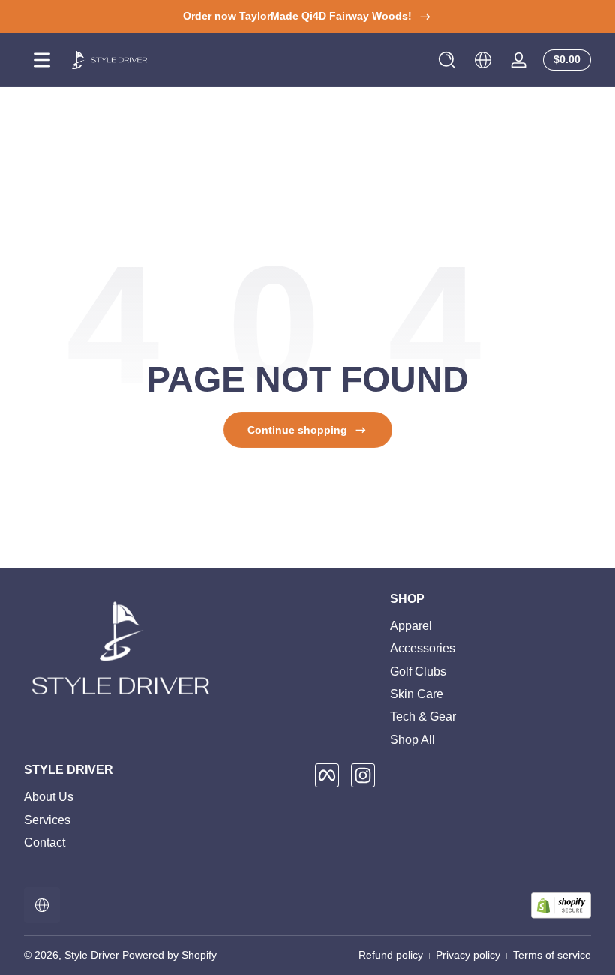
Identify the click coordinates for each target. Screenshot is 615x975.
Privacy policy (468, 955)
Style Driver (91, 955)
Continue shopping (297, 430)
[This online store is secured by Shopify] (561, 905)
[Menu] (42, 60)
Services (47, 820)
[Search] (447, 60)
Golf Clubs (418, 671)
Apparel (411, 626)
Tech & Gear (423, 716)
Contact (44, 842)
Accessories (422, 648)
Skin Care (416, 694)
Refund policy (390, 955)
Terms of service (552, 955)
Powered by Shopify (169, 955)
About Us (49, 796)
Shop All (412, 740)
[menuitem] (490, 626)
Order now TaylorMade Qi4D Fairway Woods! (297, 16)
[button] (447, 60)
